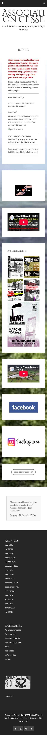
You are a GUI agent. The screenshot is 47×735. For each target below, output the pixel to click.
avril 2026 (9, 549)
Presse (8, 659)
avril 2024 (9, 599)
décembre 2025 (11, 566)
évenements (10, 634)
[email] (31, 728)
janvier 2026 (10, 562)
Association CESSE (23, 19)
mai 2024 (9, 595)
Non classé (9, 651)
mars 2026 (9, 553)
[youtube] (20, 728)
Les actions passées (13, 643)
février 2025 (10, 578)
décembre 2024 (11, 583)
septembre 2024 (12, 587)
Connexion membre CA (23, 472)
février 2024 (10, 608)
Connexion (9, 696)
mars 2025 (9, 574)
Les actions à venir (12, 638)
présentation (10, 655)
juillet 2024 (9, 591)
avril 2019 (9, 612)
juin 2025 (9, 570)
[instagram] (26, 728)
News (7, 647)
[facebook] (15, 728)
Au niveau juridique (13, 630)
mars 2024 (9, 604)
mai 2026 (9, 545)
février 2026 (10, 558)
